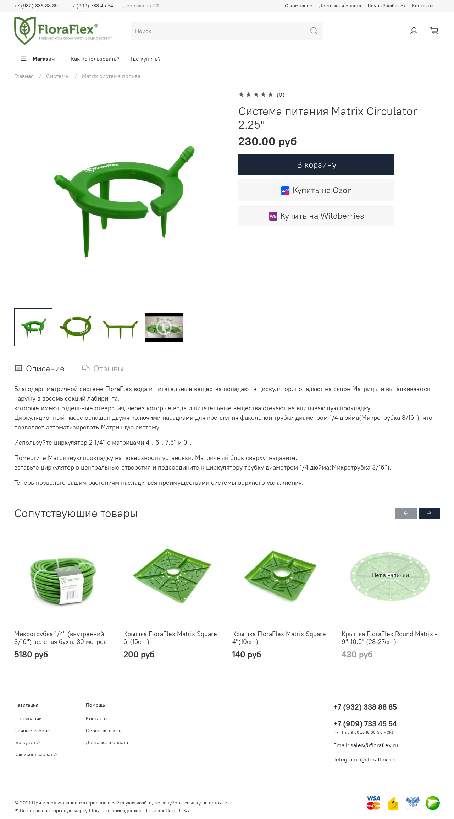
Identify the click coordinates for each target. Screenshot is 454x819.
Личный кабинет (386, 5)
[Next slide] (215, 196)
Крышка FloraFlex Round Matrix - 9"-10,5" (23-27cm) (389, 638)
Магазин (44, 58)
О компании (298, 5)
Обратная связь (103, 730)
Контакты (422, 5)
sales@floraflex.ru (374, 745)
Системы (58, 76)
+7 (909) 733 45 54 (91, 5)
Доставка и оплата (340, 5)
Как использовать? (95, 58)
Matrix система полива (111, 76)
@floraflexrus (377, 759)
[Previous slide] (25, 196)
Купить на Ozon (322, 190)
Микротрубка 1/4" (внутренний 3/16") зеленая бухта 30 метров (60, 638)
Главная (24, 76)
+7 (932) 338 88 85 (36, 5)
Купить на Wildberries (322, 215)
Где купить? (146, 58)
